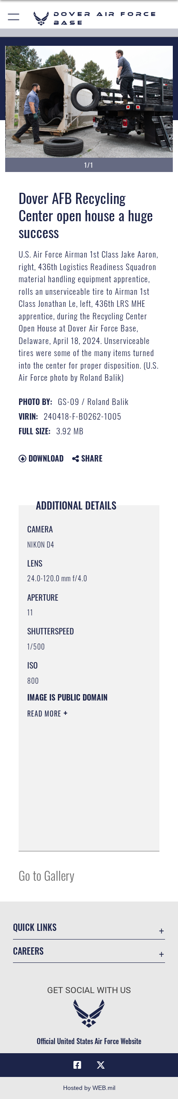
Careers (28, 951)
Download (45, 458)
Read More (45, 713)
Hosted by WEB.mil (89, 1087)
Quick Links (35, 927)
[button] (14, 18)
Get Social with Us (89, 990)
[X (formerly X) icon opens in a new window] (100, 1065)
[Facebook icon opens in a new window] (77, 1065)
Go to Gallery (46, 875)
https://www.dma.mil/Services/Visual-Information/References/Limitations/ (79, 835)
